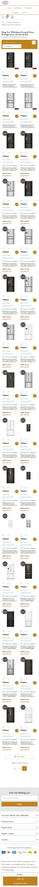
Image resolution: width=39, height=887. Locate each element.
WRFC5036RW (24, 351)
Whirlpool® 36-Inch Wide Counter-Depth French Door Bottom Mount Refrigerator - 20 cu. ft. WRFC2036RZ (28, 552)
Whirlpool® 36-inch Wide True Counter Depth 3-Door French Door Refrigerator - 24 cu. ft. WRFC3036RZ (28, 408)
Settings (19, 874)
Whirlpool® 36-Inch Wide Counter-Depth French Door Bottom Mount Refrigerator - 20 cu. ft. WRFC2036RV (28, 456)
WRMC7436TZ (6, 119)
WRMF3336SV (24, 686)
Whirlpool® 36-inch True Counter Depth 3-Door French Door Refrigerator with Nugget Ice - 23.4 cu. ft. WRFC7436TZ (27, 126)
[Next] (24, 768)
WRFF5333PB (6, 638)
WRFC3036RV (6, 399)
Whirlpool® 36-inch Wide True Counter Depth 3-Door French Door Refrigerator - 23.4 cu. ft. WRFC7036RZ (10, 217)
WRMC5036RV (24, 207)
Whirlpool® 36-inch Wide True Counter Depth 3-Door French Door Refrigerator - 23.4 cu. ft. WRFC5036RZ (10, 360)
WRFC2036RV (24, 447)
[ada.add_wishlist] (16, 76)
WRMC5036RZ (24, 255)
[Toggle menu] (12, 17)
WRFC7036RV (6, 160)
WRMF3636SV (6, 494)
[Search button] (3, 17)
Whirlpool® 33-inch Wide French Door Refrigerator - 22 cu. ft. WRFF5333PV (27, 599)
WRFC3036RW (6, 447)
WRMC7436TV (6, 79)
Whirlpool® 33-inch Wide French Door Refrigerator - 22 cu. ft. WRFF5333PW (27, 647)
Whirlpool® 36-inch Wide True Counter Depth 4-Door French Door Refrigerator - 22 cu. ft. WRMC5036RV (28, 217)
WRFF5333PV (24, 590)
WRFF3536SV (6, 734)
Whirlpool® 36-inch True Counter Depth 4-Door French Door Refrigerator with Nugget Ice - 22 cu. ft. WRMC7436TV (10, 86)
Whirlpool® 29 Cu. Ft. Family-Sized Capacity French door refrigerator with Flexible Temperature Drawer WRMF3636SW (9, 599)
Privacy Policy (9, 870)
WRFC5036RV (6, 303)
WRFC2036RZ (24, 542)
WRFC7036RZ (6, 207)
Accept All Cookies (20, 883)
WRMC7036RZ (6, 255)
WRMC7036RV (24, 160)
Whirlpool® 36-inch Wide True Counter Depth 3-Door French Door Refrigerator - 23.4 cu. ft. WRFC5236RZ (28, 312)
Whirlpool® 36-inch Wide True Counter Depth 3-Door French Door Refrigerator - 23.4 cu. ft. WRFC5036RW (28, 360)
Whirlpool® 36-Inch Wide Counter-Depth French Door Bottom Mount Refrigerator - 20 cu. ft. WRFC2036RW (10, 552)
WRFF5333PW (24, 638)
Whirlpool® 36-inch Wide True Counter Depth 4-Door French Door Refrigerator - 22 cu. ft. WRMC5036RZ (28, 265)
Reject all (20, 879)
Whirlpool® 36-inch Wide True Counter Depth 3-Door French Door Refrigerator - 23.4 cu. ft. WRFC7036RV (10, 169)
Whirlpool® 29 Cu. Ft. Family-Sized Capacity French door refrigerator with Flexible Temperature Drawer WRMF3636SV (9, 504)
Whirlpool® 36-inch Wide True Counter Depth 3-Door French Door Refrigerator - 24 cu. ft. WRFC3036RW (10, 456)
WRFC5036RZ (6, 351)
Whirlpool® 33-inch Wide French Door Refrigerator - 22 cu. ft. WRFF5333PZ (9, 695)
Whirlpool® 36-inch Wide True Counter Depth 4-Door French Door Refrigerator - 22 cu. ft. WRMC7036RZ (10, 265)
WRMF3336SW (24, 734)
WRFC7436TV (24, 79)
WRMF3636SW (6, 590)
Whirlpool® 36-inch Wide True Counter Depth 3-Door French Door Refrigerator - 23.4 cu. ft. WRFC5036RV (10, 312)
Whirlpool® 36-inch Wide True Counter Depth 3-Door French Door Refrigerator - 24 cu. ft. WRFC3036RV (10, 408)
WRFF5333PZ (6, 686)
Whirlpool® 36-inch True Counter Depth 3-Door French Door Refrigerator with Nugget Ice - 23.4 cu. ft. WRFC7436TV (27, 86)
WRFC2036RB (24, 494)
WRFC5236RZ (24, 303)
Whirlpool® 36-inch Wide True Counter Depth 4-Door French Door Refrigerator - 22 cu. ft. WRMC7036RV (28, 169)
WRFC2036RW (6, 542)
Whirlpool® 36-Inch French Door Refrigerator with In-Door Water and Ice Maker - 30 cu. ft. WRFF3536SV (10, 743)
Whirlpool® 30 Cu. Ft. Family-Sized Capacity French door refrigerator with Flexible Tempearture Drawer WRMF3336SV (27, 695)
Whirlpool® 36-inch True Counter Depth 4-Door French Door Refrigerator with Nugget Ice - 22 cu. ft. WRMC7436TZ (10, 126)
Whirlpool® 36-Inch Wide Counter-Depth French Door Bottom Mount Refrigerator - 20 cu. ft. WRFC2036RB (28, 504)
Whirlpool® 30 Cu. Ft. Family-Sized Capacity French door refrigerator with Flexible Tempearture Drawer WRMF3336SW (27, 743)
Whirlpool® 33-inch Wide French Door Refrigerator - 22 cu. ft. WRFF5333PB (9, 647)
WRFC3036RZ (24, 399)
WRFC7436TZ (24, 119)
